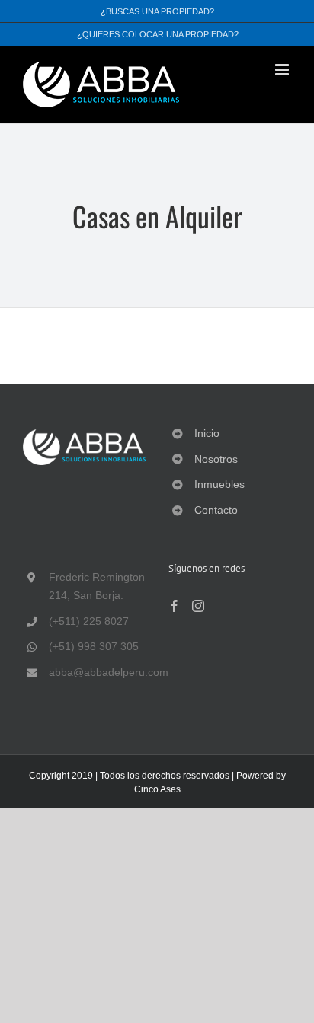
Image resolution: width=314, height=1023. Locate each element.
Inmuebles (219, 484)
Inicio (206, 433)
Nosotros (216, 459)
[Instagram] (198, 606)
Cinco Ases (157, 789)
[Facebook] (174, 606)
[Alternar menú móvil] (283, 70)
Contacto (216, 510)
